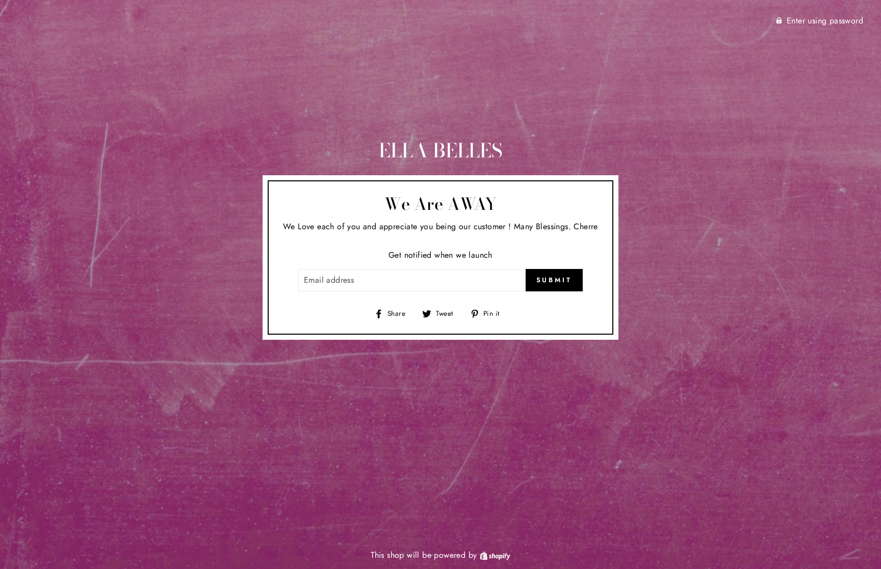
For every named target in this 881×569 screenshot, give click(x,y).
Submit (554, 280)
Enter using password (825, 20)
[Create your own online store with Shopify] (495, 555)
